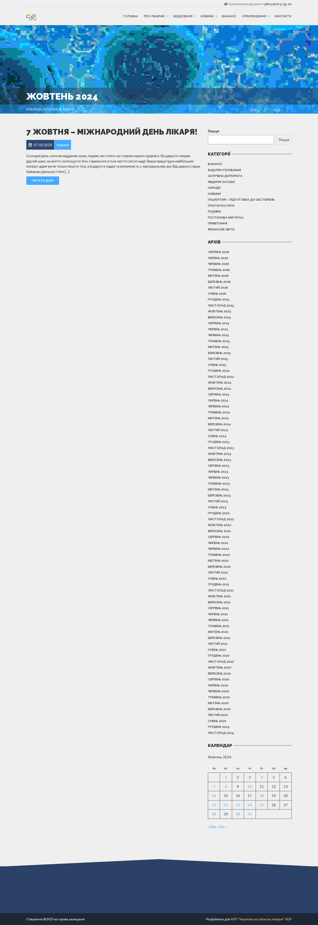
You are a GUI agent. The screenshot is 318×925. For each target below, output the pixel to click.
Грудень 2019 (218, 727)
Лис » (222, 826)
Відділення (182, 16)
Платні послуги (221, 205)
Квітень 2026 (218, 275)
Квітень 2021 (218, 632)
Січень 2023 (217, 507)
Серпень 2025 (218, 323)
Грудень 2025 (219, 299)
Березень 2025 (219, 353)
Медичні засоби (221, 182)
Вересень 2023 (219, 460)
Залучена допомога (225, 176)
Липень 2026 (218, 258)
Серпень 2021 (218, 608)
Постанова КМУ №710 (226, 217)
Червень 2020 (218, 691)
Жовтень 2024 (219, 382)
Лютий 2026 (218, 287)
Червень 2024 (218, 406)
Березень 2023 (219, 495)
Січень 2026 (217, 293)
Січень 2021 (217, 650)
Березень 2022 (219, 566)
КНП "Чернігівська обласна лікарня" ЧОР (261, 919)
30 (238, 814)
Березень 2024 (219, 424)
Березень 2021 (219, 638)
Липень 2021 (218, 614)
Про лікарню (154, 16)
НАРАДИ (214, 187)
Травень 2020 (219, 697)
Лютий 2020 (218, 715)
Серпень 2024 (219, 394)
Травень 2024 (219, 412)
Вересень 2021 (219, 602)
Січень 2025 (217, 365)
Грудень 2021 (218, 584)
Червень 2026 (218, 264)
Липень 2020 (218, 685)
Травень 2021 (219, 626)
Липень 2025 (218, 329)
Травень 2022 (219, 555)
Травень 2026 (219, 270)
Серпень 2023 (218, 465)
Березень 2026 (219, 282)
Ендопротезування (224, 170)
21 (214, 805)
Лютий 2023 (218, 501)
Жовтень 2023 (219, 454)
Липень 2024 (218, 400)
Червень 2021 (218, 620)
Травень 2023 (219, 483)
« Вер (212, 826)
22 (226, 805)
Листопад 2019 (221, 733)
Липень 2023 (218, 471)
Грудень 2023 (219, 442)
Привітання (217, 223)
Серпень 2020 (218, 679)
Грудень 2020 (219, 655)
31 (250, 814)
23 (238, 805)
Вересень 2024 (219, 388)
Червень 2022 (218, 548)
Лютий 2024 (218, 430)
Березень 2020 (219, 709)
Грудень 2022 (219, 513)
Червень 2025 (218, 335)
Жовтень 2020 (219, 667)
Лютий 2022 (218, 572)
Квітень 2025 (218, 347)
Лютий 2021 (218, 643)
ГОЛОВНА (130, 16)
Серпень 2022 (218, 537)
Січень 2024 (217, 436)
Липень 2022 (218, 543)
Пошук (213, 131)
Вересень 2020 (219, 673)
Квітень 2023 (218, 489)
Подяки (214, 211)
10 (250, 786)
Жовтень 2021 (219, 596)
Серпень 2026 (218, 252)
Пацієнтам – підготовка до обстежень (241, 199)
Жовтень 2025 (219, 311)
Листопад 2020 (221, 661)
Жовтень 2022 (219, 525)
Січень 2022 (217, 578)
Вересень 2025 (219, 317)
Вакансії (229, 16)
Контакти (283, 16)
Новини (207, 16)
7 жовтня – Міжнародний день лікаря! (111, 131)
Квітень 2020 (218, 703)
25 (262, 805)
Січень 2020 (217, 721)
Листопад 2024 (221, 376)
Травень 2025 (219, 341)
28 (214, 814)
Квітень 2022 (218, 560)
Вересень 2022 (219, 531)
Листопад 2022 (221, 519)
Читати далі (43, 180)
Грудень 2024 (219, 370)
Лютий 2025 (218, 359)
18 (262, 795)
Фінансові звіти (221, 229)
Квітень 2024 (218, 418)
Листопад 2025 (221, 305)
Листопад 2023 (221, 448)
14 (214, 795)
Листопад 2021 (221, 590)
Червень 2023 (218, 477)
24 (250, 805)
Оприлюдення (254, 16)
